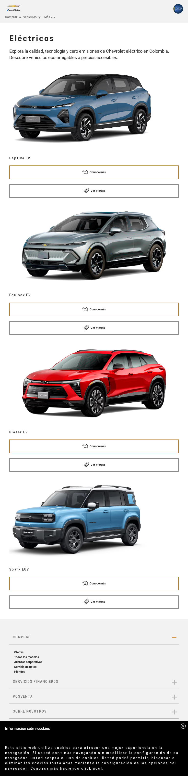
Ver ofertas (97, 191)
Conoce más (97, 172)
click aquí (91, 768)
